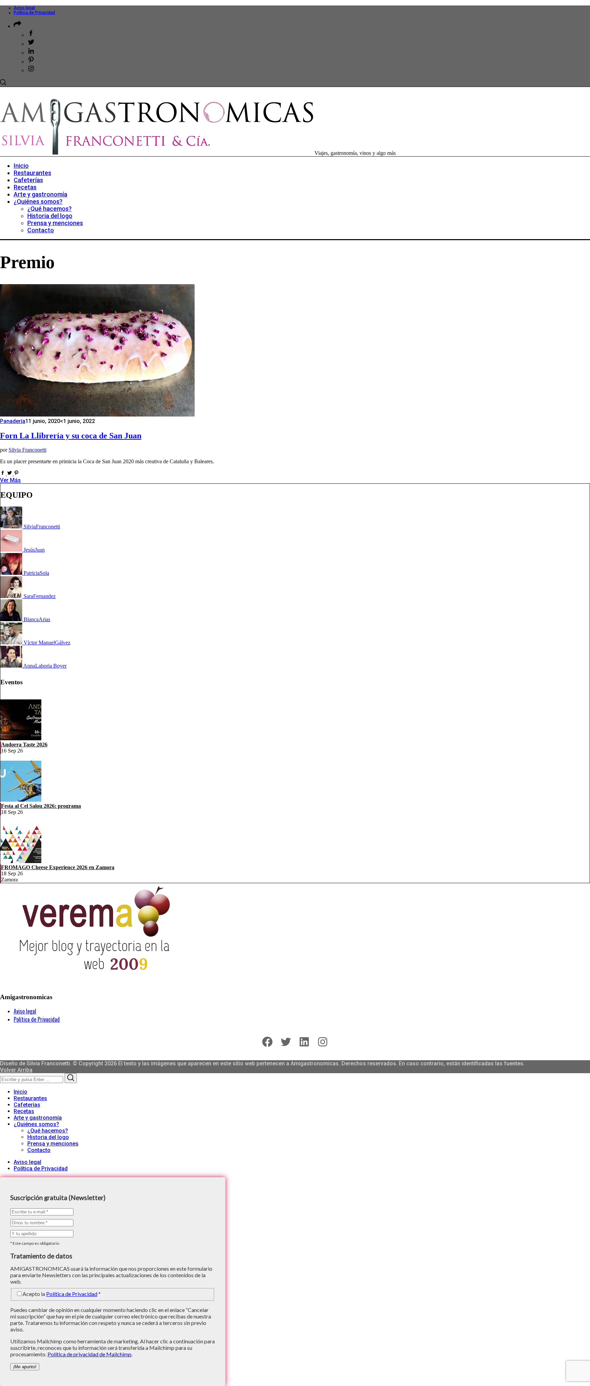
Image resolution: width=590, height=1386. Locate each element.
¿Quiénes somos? (36, 1124)
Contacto (39, 1150)
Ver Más (10, 480)
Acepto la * (62, 1293)
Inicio (20, 1092)
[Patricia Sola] (12, 573)
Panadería (12, 421)
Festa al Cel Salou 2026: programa (41, 806)
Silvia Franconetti (27, 450)
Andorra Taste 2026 (24, 744)
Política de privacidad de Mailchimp (89, 1354)
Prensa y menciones (53, 1143)
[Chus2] (12, 550)
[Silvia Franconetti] (12, 526)
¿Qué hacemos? (47, 1130)
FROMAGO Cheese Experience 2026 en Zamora (57, 867)
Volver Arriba (16, 1070)
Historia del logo (48, 1137)
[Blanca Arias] (12, 619)
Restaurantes (30, 1098)
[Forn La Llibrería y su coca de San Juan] (97, 415)
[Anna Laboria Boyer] (11, 666)
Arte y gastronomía (38, 1117)
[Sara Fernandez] (12, 596)
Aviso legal (24, 7)
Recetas (24, 1111)
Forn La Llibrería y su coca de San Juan (70, 435)
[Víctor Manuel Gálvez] (12, 642)
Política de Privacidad (34, 12)
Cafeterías (27, 1104)
